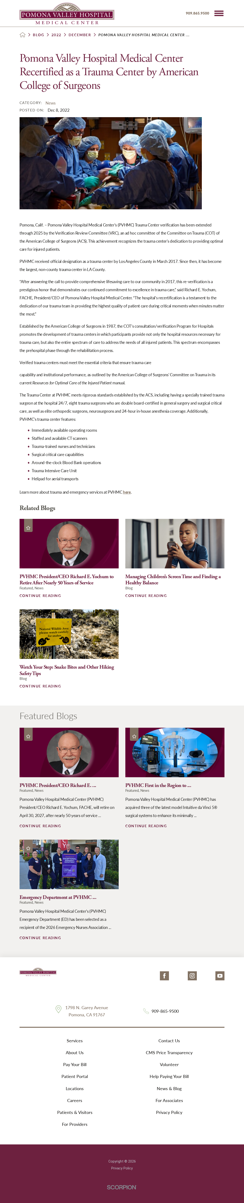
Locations (75, 1088)
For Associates (169, 1100)
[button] (219, 13)
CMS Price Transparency (169, 1052)
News (51, 103)
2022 (56, 35)
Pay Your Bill (74, 1064)
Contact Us (169, 1040)
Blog (38, 35)
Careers (74, 1100)
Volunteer (169, 1064)
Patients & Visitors (74, 1112)
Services (75, 1040)
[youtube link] (219, 975)
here (127, 492)
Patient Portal (74, 1076)
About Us (75, 1052)
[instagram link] (192, 975)
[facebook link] (164, 975)
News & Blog (169, 1088)
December (80, 35)
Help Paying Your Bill (169, 1076)
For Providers (74, 1124)
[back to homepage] (23, 35)
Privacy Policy (169, 1112)
